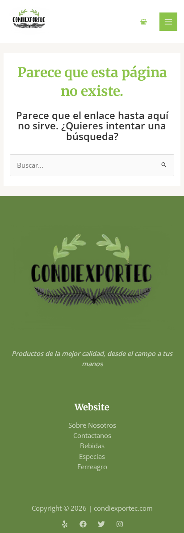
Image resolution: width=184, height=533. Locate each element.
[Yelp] (64, 524)
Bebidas (92, 445)
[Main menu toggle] (168, 21)
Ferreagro (92, 466)
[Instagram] (119, 524)
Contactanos (92, 435)
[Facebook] (83, 524)
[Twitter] (101, 524)
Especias (92, 456)
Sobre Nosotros (92, 425)
